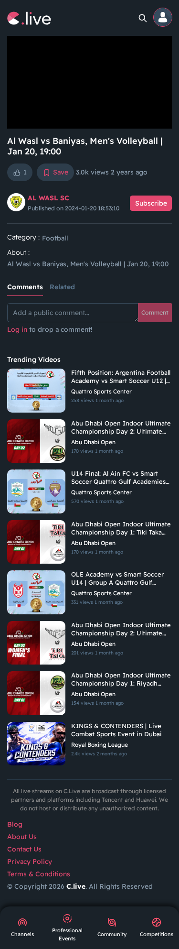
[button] (163, 18)
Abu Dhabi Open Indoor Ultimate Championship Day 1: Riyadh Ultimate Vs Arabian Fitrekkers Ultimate (121, 679)
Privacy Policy (29, 861)
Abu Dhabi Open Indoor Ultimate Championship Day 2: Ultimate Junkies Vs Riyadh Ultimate (121, 427)
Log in (17, 329)
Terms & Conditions (38, 874)
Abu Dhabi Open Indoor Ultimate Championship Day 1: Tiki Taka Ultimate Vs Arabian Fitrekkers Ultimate (121, 528)
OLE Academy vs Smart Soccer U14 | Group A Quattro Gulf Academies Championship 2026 (118, 578)
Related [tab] (62, 287)
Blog (14, 824)
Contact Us (24, 849)
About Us (22, 836)
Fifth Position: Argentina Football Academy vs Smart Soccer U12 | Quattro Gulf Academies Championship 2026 (120, 377)
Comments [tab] (25, 287)
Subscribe (151, 203)
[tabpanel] (89, 323)
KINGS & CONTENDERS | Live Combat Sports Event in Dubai (116, 730)
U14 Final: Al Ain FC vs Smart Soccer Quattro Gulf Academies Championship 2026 (118, 477)
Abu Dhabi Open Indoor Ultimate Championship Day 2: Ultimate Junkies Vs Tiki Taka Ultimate (121, 629)
